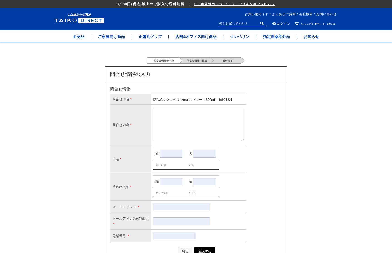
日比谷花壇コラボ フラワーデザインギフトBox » (234, 4)
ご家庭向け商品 (111, 36)
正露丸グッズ (150, 36)
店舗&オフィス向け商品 (196, 36)
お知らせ (311, 36)
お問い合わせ (326, 14)
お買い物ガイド (257, 14)
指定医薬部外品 (276, 36)
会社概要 (306, 14)
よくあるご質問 (284, 14)
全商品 (78, 36)
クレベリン (240, 36)
